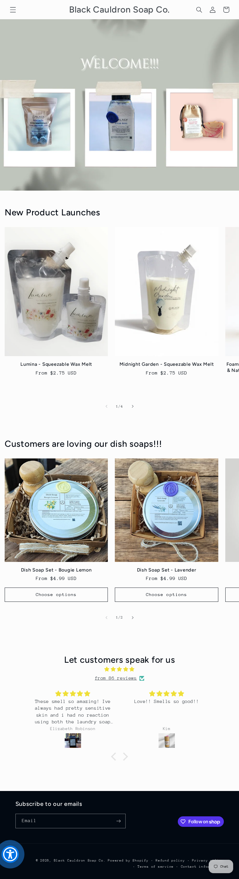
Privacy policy (208, 860)
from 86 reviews (116, 678)
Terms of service (156, 867)
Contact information (202, 867)
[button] (13, 9)
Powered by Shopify (128, 860)
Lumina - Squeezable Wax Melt (56, 364)
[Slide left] (106, 406)
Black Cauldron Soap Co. (80, 860)
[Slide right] (132, 406)
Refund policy (170, 860)
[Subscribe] (118, 821)
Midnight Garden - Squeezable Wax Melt (166, 364)
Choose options (56, 594)
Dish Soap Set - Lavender (166, 570)
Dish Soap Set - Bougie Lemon (56, 570)
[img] (119, 669)
